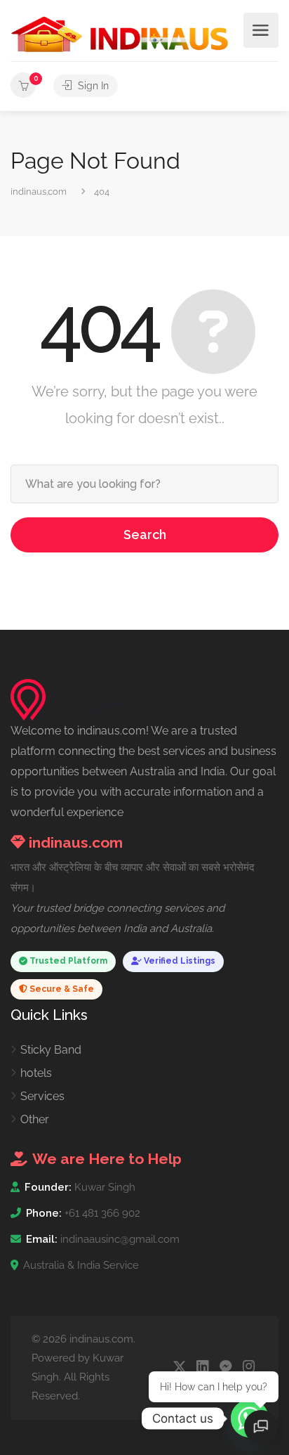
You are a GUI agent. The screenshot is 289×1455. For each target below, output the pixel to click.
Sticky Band (50, 1049)
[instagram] (248, 1367)
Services (42, 1096)
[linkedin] (202, 1367)
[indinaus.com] (120, 33)
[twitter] (179, 1367)
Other (34, 1119)
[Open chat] (261, 1427)
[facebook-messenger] (225, 1367)
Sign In (92, 85)
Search (144, 534)
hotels (36, 1073)
